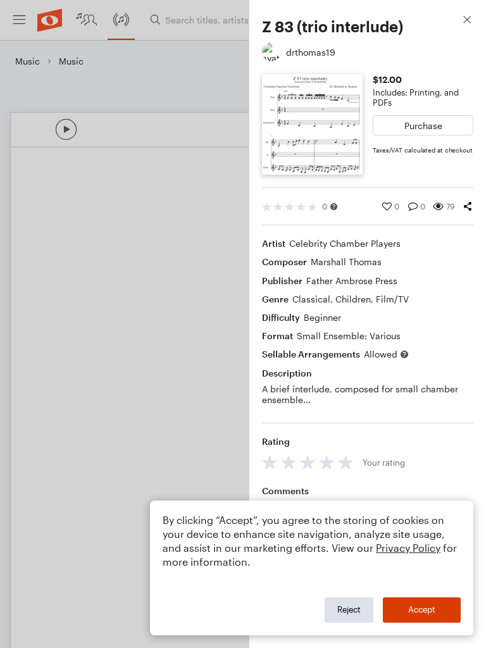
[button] (334, 206)
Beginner (322, 317)
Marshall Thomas (346, 261)
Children (353, 299)
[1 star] (270, 462)
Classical (311, 299)
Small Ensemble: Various (349, 335)
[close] (467, 21)
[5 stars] (346, 462)
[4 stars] (327, 462)
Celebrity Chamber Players (345, 243)
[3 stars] (308, 462)
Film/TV (392, 299)
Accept (421, 609)
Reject (349, 609)
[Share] (467, 206)
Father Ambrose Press (351, 280)
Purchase (423, 125)
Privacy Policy (408, 548)
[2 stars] (289, 462)
